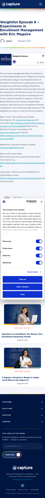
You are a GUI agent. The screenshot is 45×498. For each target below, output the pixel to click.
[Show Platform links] (40, 402)
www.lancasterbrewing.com (12, 148)
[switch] (39, 248)
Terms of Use (23, 490)
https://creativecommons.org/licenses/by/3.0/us (21, 178)
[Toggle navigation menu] (40, 4)
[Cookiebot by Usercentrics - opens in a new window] (27, 201)
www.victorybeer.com (25, 120)
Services (6, 415)
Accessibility (34, 490)
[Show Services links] (40, 415)
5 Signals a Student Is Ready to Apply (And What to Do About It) (20, 378)
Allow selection (22, 287)
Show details (32, 272)
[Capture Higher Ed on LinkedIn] (22, 485)
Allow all (22, 279)
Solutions (7, 408)
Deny (22, 294)
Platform (7, 402)
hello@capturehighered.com (22, 479)
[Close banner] (41, 201)
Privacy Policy (11, 490)
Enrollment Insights (22, 328)
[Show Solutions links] (40, 408)
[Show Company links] (40, 421)
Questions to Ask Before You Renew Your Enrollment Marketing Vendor (22, 335)
